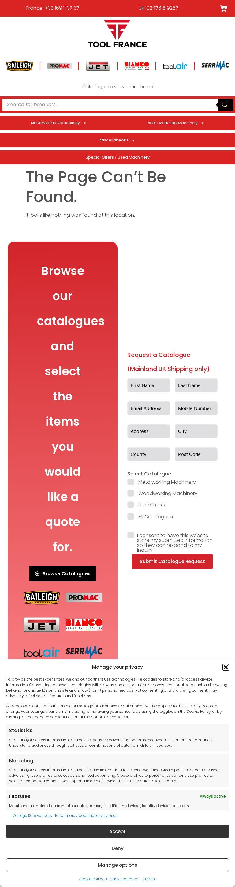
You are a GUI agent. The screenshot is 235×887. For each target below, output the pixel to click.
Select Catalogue (149, 473)
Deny (118, 848)
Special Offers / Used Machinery (118, 157)
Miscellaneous (114, 140)
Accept (117, 831)
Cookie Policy (91, 878)
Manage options (117, 865)
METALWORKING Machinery (55, 123)
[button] (226, 667)
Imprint (149, 878)
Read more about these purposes (86, 815)
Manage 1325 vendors (32, 815)
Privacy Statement (123, 878)
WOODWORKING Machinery (173, 123)
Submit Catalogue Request (172, 561)
